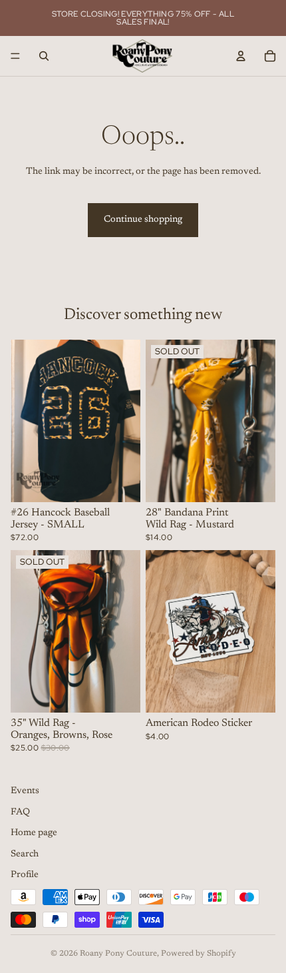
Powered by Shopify (198, 954)
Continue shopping (143, 219)
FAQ (20, 812)
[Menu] (15, 56)
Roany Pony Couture (118, 954)
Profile (25, 875)
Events (25, 791)
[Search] (44, 56)
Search (25, 854)
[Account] (240, 56)
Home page (34, 833)
